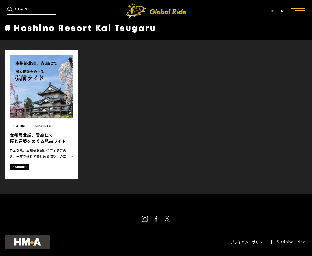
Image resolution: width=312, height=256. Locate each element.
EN (281, 10)
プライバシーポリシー (248, 241)
